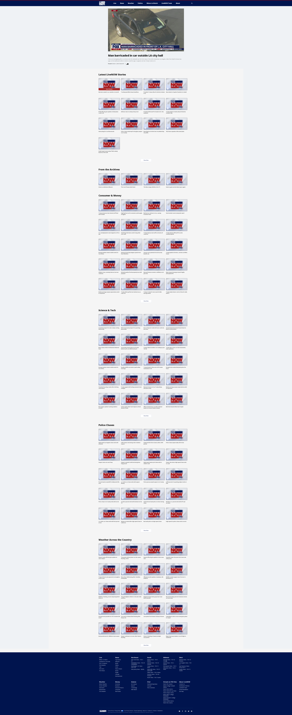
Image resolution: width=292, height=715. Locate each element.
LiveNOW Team (183, 687)
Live (100, 657)
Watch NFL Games (168, 684)
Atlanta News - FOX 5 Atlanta (152, 660)
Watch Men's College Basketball (168, 695)
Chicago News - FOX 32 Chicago (169, 660)
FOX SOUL (101, 669)
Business (117, 686)
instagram (185, 711)
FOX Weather (102, 665)
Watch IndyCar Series (168, 692)
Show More (146, 160)
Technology (134, 687)
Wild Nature (134, 689)
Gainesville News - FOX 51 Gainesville (153, 670)
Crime (116, 667)
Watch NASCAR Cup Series (169, 691)
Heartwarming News (152, 684)
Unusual (149, 686)
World (116, 663)
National (117, 661)
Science (133, 682)
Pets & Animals (151, 687)
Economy (117, 684)
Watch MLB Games (168, 689)
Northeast (134, 657)
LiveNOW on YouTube (104, 661)
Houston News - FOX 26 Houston (153, 675)
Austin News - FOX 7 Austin (154, 677)
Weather (102, 682)
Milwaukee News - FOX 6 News (169, 668)
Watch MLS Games (168, 703)
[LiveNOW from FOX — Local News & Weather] (104, 3)
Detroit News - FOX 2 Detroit (168, 663)
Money (117, 682)
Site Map (181, 691)
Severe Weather (103, 686)
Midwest (166, 657)
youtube (179, 711)
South (149, 657)
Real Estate (118, 691)
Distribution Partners (184, 686)
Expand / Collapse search (192, 3)
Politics (117, 665)
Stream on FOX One (170, 682)
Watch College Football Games (169, 686)
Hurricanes (101, 687)
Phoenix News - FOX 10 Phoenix (185, 660)
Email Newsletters (183, 689)
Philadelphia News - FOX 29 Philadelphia (138, 663)
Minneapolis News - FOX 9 (169, 666)
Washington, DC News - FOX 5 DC (137, 666)
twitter (188, 711)
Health (116, 672)
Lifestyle (117, 674)
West (181, 657)
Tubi (100, 667)
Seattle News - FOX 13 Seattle (184, 670)
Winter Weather (103, 684)
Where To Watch (103, 659)
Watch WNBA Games (168, 701)
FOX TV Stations (103, 663)
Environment (102, 689)
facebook (182, 711)
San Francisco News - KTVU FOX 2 (184, 666)
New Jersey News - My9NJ (137, 669)
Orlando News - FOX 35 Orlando (153, 663)
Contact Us (182, 684)
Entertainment (118, 676)
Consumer (117, 689)
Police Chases (118, 669)
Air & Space (134, 684)
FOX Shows (102, 670)
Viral (148, 682)
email (191, 711)
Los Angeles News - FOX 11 (185, 663)
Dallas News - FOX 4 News (153, 672)
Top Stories (118, 659)
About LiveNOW (184, 682)
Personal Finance (119, 687)
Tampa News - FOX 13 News (152, 666)
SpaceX (133, 686)
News (117, 657)
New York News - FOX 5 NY (137, 660)
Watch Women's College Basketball (169, 698)
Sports (116, 670)
